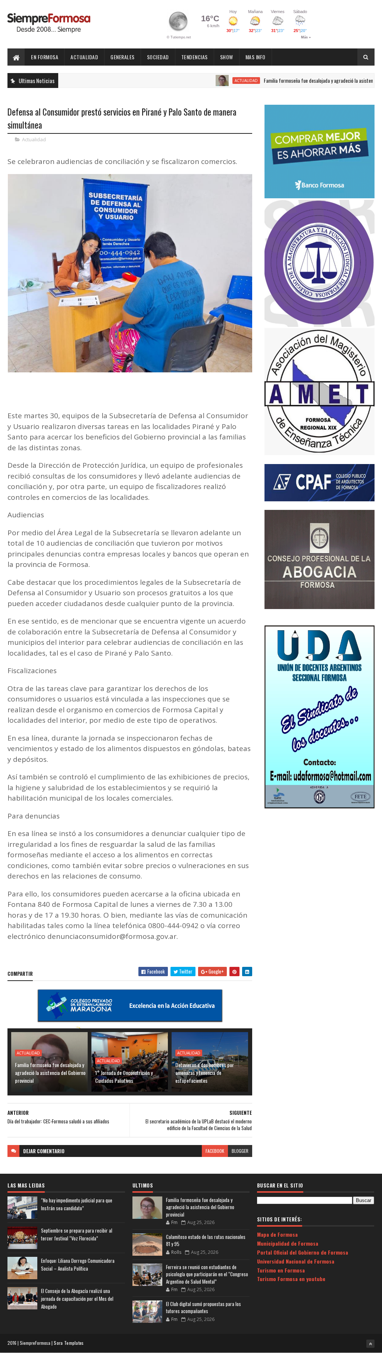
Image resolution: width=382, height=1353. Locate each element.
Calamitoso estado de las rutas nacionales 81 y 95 (205, 1240)
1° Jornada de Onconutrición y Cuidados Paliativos (124, 1076)
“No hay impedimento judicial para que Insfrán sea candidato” (76, 1204)
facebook (215, 1151)
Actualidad (84, 57)
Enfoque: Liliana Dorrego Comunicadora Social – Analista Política (78, 1264)
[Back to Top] (370, 1344)
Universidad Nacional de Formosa (295, 1261)
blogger (240, 1151)
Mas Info (255, 57)
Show (226, 57)
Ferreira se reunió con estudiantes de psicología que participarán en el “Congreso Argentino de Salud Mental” (207, 1274)
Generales (122, 57)
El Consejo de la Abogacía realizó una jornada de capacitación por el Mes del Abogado (77, 1298)
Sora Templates (69, 1343)
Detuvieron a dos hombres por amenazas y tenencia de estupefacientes (204, 1072)
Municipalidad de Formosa (287, 1243)
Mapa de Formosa (277, 1234)
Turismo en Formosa (281, 1270)
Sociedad (158, 57)
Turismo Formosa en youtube (291, 1279)
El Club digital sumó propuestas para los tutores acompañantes (203, 1307)
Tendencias (194, 57)
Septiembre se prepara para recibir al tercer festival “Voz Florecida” (76, 1234)
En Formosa (44, 57)
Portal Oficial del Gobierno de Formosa (302, 1252)
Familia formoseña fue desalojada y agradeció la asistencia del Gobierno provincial (50, 1072)
